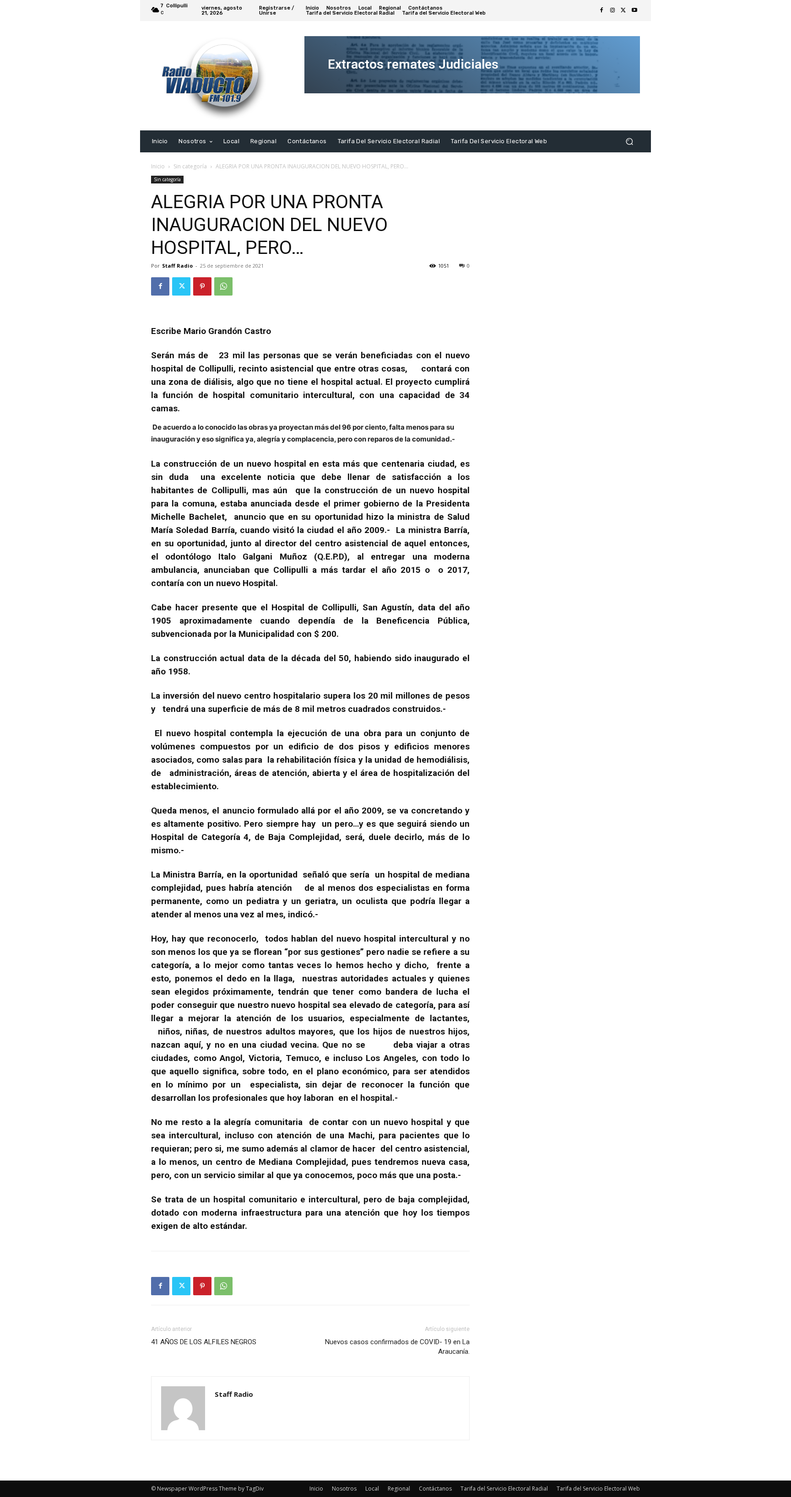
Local (372, 1488)
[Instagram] (612, 10)
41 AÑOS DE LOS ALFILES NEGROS (203, 1342)
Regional (399, 1488)
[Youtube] (634, 10)
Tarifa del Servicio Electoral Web (598, 1488)
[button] (629, 141)
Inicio (158, 166)
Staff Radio (177, 265)
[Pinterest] (202, 286)
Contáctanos (435, 1488)
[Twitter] (623, 10)
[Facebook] (601, 10)
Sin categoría (190, 166)
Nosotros (344, 1488)
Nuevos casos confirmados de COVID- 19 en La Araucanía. (397, 1347)
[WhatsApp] (223, 286)
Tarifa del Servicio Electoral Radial (504, 1488)
